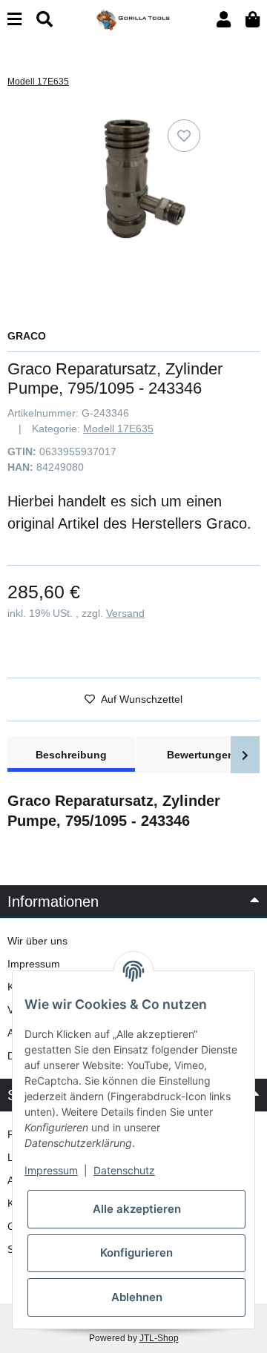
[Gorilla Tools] (133, 18)
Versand (125, 613)
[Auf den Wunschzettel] (184, 135)
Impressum (33, 964)
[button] (224, 19)
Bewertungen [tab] (200, 755)
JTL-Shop (159, 1338)
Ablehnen (136, 1297)
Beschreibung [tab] (71, 755)
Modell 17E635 (118, 428)
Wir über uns (37, 941)
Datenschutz (124, 1170)
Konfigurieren (136, 1253)
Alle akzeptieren (137, 1209)
